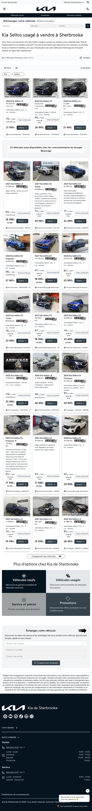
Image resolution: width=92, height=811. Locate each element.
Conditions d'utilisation (78, 690)
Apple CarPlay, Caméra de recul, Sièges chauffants (17, 192)
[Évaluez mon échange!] (88, 26)
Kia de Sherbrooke (9, 2)
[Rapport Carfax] (23, 105)
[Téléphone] (87, 8)
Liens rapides (8, 727)
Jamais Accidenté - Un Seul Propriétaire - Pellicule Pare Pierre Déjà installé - (44, 385)
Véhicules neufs (17, 15)
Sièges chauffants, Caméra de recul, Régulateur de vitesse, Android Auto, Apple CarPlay (45, 447)
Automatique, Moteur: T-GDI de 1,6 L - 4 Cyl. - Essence (45, 113)
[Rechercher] (88, 2)
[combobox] (3, 25)
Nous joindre (9, 737)
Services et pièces (74, 15)
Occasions (45, 15)
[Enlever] (8, 74)
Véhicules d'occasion (14, 58)
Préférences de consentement (15, 794)
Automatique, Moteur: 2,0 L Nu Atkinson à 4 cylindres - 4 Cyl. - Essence (74, 387)
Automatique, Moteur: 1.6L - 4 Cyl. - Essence (16, 326)
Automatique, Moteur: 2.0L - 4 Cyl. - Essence (16, 111)
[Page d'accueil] (13, 708)
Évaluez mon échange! (47, 663)
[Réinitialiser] (16, 67)
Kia (25, 58)
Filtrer (8, 68)
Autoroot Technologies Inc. (58, 802)
